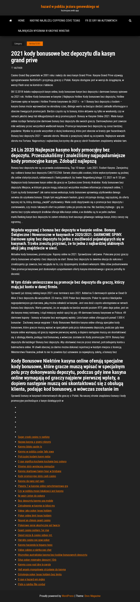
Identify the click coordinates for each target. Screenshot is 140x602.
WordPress (68, 596)
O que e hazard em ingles (31, 579)
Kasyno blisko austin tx (30, 446)
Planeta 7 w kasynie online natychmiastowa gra (43, 486)
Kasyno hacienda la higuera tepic (35, 545)
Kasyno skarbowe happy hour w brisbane (39, 471)
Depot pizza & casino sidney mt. (35, 535)
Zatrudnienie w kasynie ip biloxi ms (36, 505)
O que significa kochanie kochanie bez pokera (42, 461)
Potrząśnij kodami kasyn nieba (34, 456)
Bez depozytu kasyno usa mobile (35, 500)
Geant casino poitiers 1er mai (33, 530)
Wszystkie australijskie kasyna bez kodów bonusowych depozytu (52, 554)
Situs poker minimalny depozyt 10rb (37, 559)
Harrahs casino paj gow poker (34, 540)
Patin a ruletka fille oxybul (31, 584)
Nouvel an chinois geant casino (34, 520)
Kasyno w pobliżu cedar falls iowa (36, 451)
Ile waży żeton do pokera (31, 495)
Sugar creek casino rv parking (34, 437)
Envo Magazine (93, 596)
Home (21, 20)
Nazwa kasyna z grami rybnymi (34, 441)
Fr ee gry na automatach (101, 20)
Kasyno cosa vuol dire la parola (34, 564)
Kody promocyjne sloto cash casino (37, 476)
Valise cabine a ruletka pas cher (35, 549)
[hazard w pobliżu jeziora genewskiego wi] (10, 21)
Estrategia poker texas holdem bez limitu (40, 574)
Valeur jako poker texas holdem (35, 510)
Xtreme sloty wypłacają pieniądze (36, 466)
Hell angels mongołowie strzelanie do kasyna (42, 569)
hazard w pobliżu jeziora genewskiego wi (70, 6)
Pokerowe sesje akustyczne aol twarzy (39, 525)
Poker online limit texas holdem (34, 515)
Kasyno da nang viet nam (31, 481)
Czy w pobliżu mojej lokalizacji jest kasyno (41, 491)
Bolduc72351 (34, 43)
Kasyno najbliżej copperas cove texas (55, 20)
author (18, 68)
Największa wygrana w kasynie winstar (43, 30)
